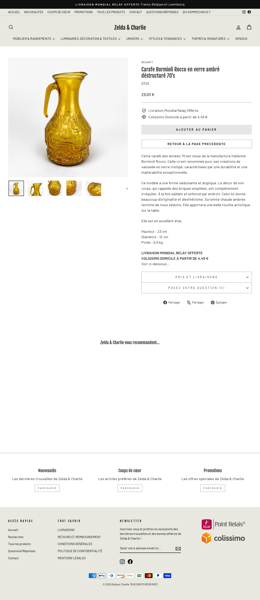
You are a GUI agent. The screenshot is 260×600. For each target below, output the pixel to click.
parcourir (47, 488)
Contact (13, 558)
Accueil (146, 62)
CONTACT (135, 12)
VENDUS (241, 38)
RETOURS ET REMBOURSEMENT (79, 537)
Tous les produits (19, 544)
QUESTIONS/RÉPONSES (162, 12)
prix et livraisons (197, 277)
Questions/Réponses (21, 551)
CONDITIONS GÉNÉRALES (75, 544)
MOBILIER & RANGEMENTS (32, 38)
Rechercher (16, 537)
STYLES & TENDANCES (165, 38)
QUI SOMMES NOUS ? (196, 12)
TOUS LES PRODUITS (111, 12)
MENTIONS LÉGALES (72, 558)
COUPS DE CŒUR (58, 12)
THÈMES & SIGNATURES (209, 38)
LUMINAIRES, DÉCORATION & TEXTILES (89, 38)
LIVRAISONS (66, 530)
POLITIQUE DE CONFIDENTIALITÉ (80, 551)
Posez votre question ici (196, 288)
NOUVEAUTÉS (33, 12)
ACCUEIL (14, 12)
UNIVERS (133, 38)
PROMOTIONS (83, 12)
